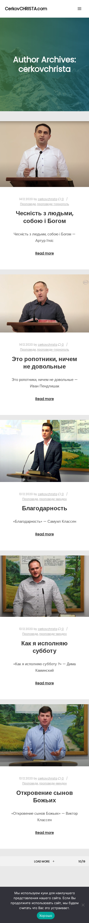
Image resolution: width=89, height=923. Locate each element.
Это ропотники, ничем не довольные (44, 363)
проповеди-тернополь (53, 204)
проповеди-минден (53, 499)
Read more (44, 253)
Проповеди (28, 204)
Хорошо (45, 916)
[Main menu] (79, 8)
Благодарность (44, 508)
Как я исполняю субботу (44, 647)
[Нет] (82, 904)
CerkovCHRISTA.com (26, 9)
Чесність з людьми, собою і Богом (44, 217)
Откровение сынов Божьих (44, 797)
